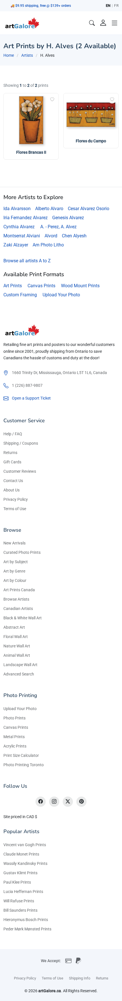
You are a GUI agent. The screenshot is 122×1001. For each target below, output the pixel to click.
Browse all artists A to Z (27, 260)
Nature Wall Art (16, 646)
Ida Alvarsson (17, 208)
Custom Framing (20, 294)
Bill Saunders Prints (20, 910)
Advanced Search (18, 674)
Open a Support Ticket (31, 398)
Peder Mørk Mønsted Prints (27, 929)
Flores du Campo (91, 141)
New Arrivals (14, 543)
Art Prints (12, 285)
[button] (115, 23)
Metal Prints (14, 736)
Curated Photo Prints (22, 552)
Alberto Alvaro (49, 208)
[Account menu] (103, 23)
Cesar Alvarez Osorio (88, 208)
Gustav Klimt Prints (20, 873)
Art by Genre (14, 571)
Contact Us (13, 480)
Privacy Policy (15, 499)
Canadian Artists (18, 608)
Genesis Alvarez (68, 217)
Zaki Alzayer (15, 245)
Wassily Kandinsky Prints (25, 863)
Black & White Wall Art (22, 618)
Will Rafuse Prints (18, 901)
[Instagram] (54, 802)
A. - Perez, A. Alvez (58, 226)
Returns (10, 452)
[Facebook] (40, 802)
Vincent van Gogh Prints (24, 844)
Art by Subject (15, 561)
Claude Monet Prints (21, 854)
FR (116, 5)
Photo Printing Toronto (23, 765)
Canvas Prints (41, 285)
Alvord (51, 235)
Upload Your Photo (61, 294)
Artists (27, 55)
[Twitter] (68, 802)
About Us (11, 490)
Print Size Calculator (21, 755)
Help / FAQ (12, 434)
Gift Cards (12, 462)
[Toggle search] (92, 23)
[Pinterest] (81, 802)
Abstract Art (14, 627)
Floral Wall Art (15, 636)
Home (8, 55)
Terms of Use (14, 508)
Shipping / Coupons (20, 443)
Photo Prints (14, 718)
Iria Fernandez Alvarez (25, 217)
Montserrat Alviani (21, 235)
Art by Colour (14, 580)
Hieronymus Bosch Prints (25, 919)
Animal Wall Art (16, 655)
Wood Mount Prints (80, 285)
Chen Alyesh (74, 235)
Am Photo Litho (48, 245)
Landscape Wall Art (20, 664)
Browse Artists (16, 599)
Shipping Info (79, 978)
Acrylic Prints (14, 746)
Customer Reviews (19, 471)
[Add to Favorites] (52, 100)
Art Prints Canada (19, 590)
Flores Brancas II (31, 152)
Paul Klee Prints (17, 882)
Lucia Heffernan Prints (23, 891)
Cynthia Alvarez (19, 226)
